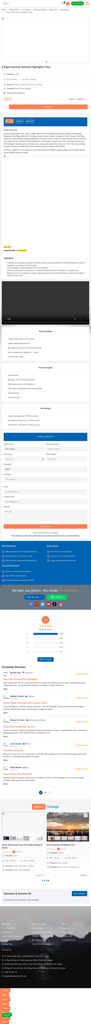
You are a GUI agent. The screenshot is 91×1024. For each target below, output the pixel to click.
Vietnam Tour (13, 10)
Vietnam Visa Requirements (41, 944)
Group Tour (53, 10)
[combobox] (24, 449)
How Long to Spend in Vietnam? (43, 932)
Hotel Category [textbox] (10, 449)
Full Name (8, 474)
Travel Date (8, 454)
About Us (65, 924)
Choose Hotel (9, 444)
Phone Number (51, 454)
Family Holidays (7, 932)
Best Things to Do (38, 940)
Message (7, 507)
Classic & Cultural (40, 10)
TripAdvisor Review (69, 940)
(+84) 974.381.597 (10, 972)
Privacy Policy (67, 932)
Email (6, 487)
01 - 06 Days (26, 10)
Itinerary (20, 121)
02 (45, 792)
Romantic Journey (8, 940)
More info (30, 121)
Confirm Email (9, 497)
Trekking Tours (7, 944)
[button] (40, 61)
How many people (52, 444)
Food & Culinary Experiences (12, 936)
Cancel (5, 990)
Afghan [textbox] (7, 469)
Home (4, 10)
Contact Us (65, 928)
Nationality (8, 464)
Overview (9, 121)
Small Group (65, 10)
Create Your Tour (37, 928)
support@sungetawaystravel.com (15, 976)
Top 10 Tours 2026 (8, 928)
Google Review (67, 936)
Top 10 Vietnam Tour (39, 924)
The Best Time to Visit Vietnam (42, 936)
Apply (4, 995)
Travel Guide (6, 924)
